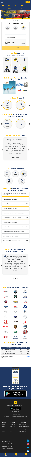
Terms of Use (12, 426)
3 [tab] (16, 112)
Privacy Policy (12, 424)
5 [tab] (20, 131)
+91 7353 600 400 (15, 411)
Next (29, 105)
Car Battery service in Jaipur (7, 446)
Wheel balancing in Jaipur (6, 441)
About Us (3, 424)
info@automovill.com (15, 414)
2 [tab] (14, 112)
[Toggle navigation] (2, 2)
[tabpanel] (9, 105)
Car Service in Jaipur (22, 424)
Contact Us (12, 429)
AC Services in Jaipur (23, 429)
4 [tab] (18, 112)
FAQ (11, 431)
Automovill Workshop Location (7, 448)
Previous (1, 105)
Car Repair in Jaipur (22, 431)
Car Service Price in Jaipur (23, 434)
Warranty (3, 431)
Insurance (3, 426)
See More (28, 356)
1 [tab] (12, 112)
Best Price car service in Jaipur (7, 443)
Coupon (3, 429)
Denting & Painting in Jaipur (24, 426)
